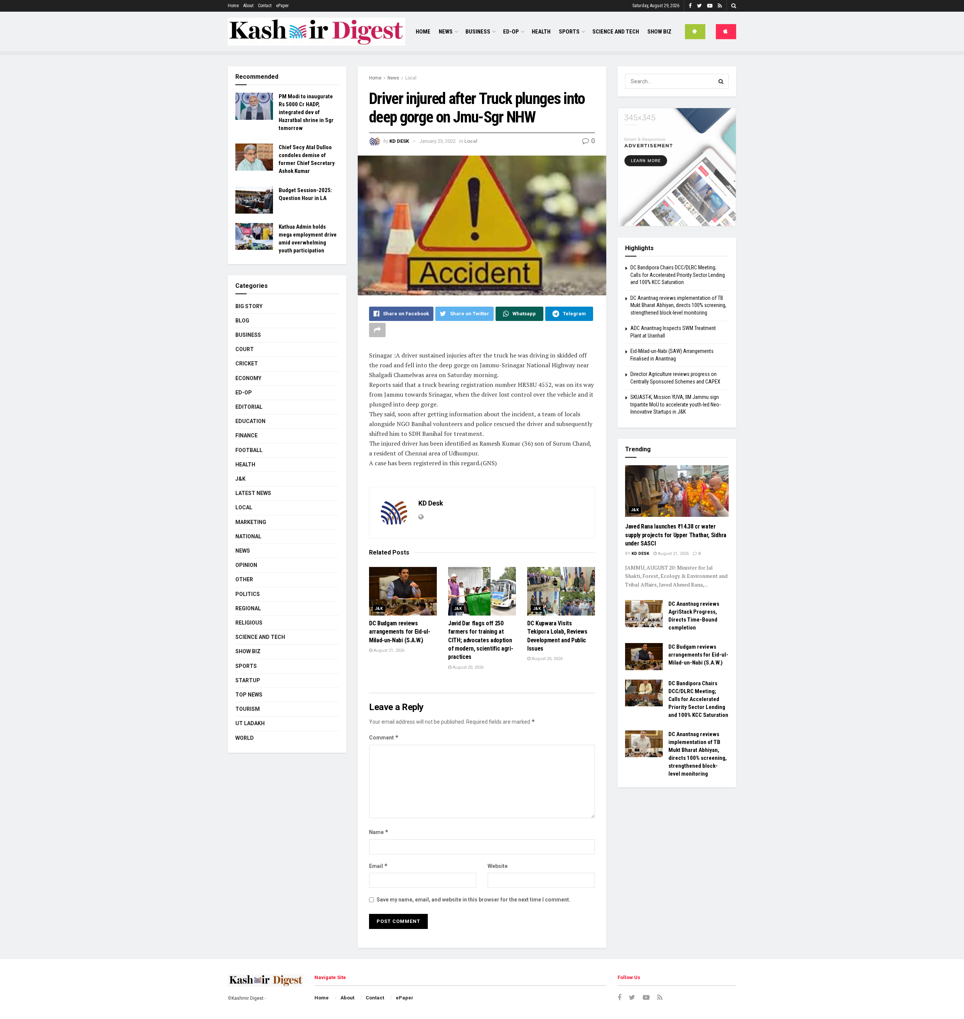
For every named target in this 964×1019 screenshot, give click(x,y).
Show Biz (659, 31)
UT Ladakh (250, 723)
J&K (379, 609)
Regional (248, 608)
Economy (248, 378)
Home (233, 5)
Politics (247, 594)
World (244, 738)
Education (250, 421)
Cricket (246, 364)
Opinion (246, 565)
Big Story (248, 306)
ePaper (282, 5)
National (248, 536)
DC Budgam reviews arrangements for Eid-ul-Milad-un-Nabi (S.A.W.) (399, 632)
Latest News (253, 493)
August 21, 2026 (388, 650)
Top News (248, 695)
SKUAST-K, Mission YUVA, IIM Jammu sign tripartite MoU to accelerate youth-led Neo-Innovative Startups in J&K (675, 404)
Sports (569, 31)
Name (379, 832)
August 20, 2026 (467, 667)
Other (244, 579)
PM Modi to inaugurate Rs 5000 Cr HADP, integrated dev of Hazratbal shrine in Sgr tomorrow (306, 112)
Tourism (247, 709)
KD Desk (399, 141)
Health (541, 31)
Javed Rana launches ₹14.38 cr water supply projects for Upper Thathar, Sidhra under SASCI (675, 535)
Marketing (250, 522)
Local (410, 78)
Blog (242, 321)
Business (477, 31)
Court (244, 349)
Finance (246, 435)
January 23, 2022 (437, 141)
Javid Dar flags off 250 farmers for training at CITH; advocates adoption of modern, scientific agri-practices (480, 640)
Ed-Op (511, 31)
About (248, 5)
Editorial (248, 407)
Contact (265, 5)
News (446, 31)
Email (378, 865)
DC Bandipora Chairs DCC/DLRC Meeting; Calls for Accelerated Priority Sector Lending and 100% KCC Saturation (677, 274)
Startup (247, 680)
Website (498, 866)
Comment (384, 737)
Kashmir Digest (248, 998)
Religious (248, 623)
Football (248, 450)
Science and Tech (260, 637)
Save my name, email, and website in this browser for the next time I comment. (473, 900)
